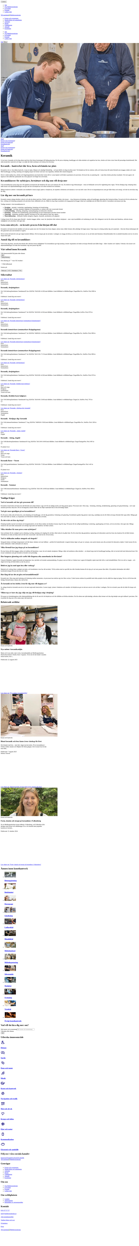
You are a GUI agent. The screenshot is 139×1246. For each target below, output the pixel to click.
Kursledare (8, 1178)
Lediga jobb (8, 1191)
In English (8, 1187)
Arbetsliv (7, 1171)
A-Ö (9, 270)
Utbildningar (8, 1174)
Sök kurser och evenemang (9, 1029)
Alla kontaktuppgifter (7, 1217)
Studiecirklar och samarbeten (13, 1169)
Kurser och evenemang (8, 141)
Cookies (4, 1)
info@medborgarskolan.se (8, 1213)
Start (2, 139)
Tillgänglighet (9, 1200)
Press (2, 1226)
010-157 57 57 (5, 1210)
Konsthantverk (5, 144)
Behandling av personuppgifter (14, 1202)
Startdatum (15, 270)
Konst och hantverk (6, 142)
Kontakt (7, 1189)
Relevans (4, 270)
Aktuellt (7, 1176)
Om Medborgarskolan (11, 1186)
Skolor (7, 1172)
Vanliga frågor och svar (8, 1220)
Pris (20, 270)
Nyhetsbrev (4, 1223)
